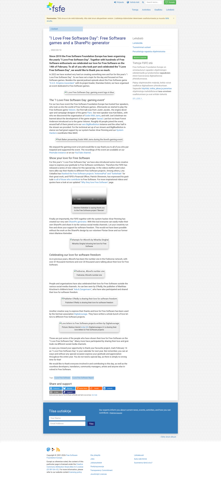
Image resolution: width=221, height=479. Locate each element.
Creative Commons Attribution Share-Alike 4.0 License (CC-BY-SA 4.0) (65, 467)
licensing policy (75, 472)
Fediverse (56, 388)
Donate (171, 2)
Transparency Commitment (101, 470)
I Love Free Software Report (83, 378)
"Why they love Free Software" (94, 182)
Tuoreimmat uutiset (142, 47)
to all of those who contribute (67, 179)
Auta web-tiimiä (140, 459)
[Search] (143, 2)
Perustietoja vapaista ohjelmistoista (149, 51)
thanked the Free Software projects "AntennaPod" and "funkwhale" (91, 173)
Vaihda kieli (134, 2)
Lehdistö (170, 10)
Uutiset (54, 29)
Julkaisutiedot (96, 463)
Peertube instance (57, 153)
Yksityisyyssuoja (97, 466)
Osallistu (158, 10)
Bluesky (69, 388)
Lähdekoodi (139, 455)
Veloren (72, 110)
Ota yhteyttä (95, 455)
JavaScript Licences (98, 474)
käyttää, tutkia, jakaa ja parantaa (157, 88)
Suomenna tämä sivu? (143, 463)
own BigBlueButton (90, 124)
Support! (69, 392)
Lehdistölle (138, 43)
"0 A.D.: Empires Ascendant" (62, 83)
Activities (146, 10)
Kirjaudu (120, 2)
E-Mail (56, 392)
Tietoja (135, 10)
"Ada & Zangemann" (82, 289)
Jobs (92, 459)
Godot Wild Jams (92, 115)
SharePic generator (77, 222)
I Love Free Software (62, 378)
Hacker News (83, 388)
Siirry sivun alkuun (168, 437)
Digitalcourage (80, 314)
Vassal (100, 118)
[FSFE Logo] (56, 7)
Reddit (96, 388)
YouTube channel (83, 153)
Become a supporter (140, 57)
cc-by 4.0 (84, 327)
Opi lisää (94, 395)
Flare (89, 113)
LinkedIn (109, 388)
